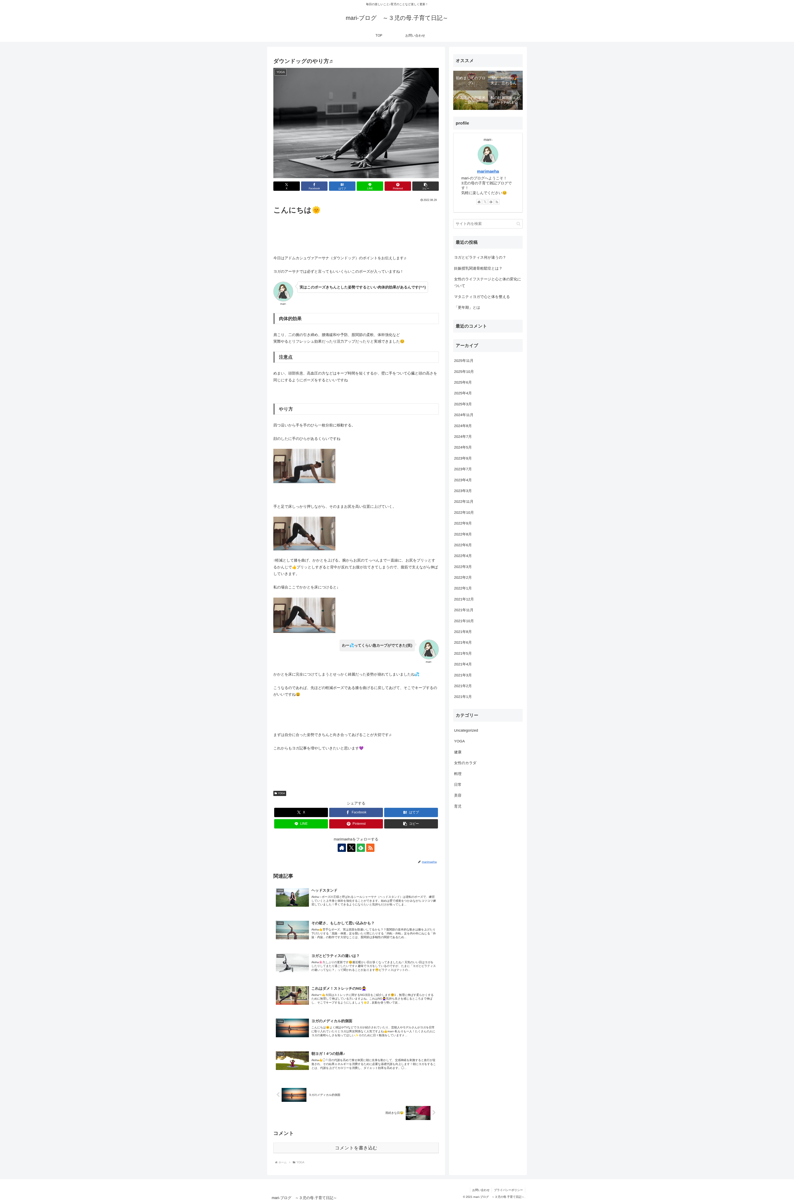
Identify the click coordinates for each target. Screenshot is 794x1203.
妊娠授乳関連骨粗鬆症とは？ (478, 268)
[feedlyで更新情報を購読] (361, 848)
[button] (425, 186)
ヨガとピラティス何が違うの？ (480, 257)
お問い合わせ (481, 1190)
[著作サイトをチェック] (342, 848)
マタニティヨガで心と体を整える (482, 297)
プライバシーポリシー (508, 1190)
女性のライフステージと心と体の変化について (487, 282)
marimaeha (488, 171)
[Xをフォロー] (351, 848)
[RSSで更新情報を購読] (370, 848)
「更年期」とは (467, 307)
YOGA (281, 793)
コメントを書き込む (356, 1147)
